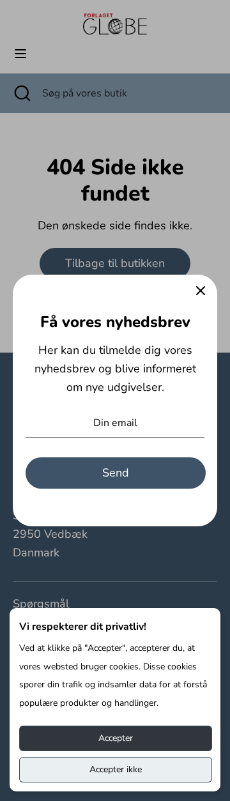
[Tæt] (201, 291)
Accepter (115, 738)
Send (115, 472)
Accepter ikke (115, 769)
